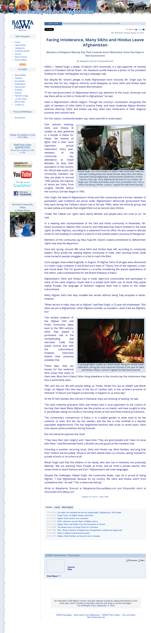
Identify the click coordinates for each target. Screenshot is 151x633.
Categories (20, 48)
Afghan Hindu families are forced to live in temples (78, 536)
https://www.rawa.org (96, 617)
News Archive (21, 56)
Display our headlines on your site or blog (22, 136)
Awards (18, 92)
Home (17, 42)
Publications (20, 84)
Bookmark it (20, 117)
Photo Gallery (21, 59)
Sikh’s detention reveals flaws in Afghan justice (77, 521)
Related (49, 507)
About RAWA (20, 75)
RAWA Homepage (64, 615)
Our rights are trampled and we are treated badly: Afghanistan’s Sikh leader (89, 512)
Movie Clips (20, 101)
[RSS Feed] (22, 65)
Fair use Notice (128, 615)
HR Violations (93, 497)
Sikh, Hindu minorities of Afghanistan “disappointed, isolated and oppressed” (89, 530)
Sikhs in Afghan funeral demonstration (73, 533)
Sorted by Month (22, 51)
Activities (19, 78)
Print (133, 29)
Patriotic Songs (21, 95)
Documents (20, 81)
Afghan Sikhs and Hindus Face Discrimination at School (81, 524)
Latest (57, 507)
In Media (18, 89)
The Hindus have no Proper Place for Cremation (77, 527)
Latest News (20, 45)
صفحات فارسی (21, 99)
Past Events (20, 87)
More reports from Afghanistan (87, 615)
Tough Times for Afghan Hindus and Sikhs (75, 515)
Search (18, 54)
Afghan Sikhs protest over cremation (72, 518)
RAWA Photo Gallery (111, 615)
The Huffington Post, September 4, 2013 (96, 605)
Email (140, 29)
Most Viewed (67, 507)
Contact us (19, 104)
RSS (127, 29)
